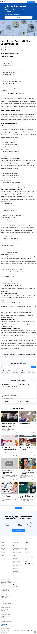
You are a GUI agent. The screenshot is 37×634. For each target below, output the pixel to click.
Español (21, 630)
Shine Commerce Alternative (17, 569)
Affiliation (14, 581)
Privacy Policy (15, 576)
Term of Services (15, 578)
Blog (26, 545)
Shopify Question (27, 552)
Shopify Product (3, 549)
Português (17, 630)
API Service (14, 582)
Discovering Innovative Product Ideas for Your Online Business (6, 612)
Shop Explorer (3, 552)
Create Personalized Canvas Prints (6, 603)
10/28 (26, 565)
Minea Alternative (15, 556)
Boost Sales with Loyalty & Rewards (6, 614)
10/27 (30, 565)
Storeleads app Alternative (17, 552)
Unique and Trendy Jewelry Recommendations (9, 386)
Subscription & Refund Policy (17, 579)
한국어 (12, 630)
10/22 (26, 568)
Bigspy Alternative (15, 568)
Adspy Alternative (15, 558)
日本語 (15, 630)
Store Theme (3, 556)
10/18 (33, 568)
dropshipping (8, 65)
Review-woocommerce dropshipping (18, 564)
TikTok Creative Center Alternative (18, 548)
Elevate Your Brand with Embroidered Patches (9, 398)
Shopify (4, 37)
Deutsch (25, 630)
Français (28, 630)
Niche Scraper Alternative (16, 546)
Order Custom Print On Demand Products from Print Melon (5, 580)
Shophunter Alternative (16, 561)
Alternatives (15, 545)
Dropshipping (27, 548)
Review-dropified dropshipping (17, 562)
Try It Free (18, 17)
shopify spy (14, 555)
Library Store (3, 551)
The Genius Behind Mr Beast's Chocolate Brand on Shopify (5, 590)
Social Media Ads (27, 549)
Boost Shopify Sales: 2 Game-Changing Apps (5, 592)
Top (35, 631)
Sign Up (33, 366)
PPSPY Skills (3, 558)
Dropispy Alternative (16, 571)
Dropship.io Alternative (16, 559)
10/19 (30, 568)
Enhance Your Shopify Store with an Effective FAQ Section (6, 594)
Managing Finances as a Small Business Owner (5, 599)
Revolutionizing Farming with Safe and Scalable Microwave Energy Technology (6, 616)
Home (1, 37)
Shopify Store (3, 555)
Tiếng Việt (31, 630)
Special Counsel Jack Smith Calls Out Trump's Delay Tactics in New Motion (6, 582)
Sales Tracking (3, 546)
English (2, 630)
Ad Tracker (2, 545)
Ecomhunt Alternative (16, 549)
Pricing (2, 559)
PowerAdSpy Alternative (16, 572)
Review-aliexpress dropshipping (17, 565)
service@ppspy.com (16, 586)
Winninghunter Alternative (17, 551)
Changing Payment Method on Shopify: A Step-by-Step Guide (5, 585)
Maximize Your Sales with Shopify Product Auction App (6, 597)
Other (26, 561)
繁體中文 (8, 630)
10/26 (33, 565)
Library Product (3, 548)
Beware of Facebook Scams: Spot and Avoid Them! (6, 605)
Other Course (27, 551)
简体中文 (5, 630)
